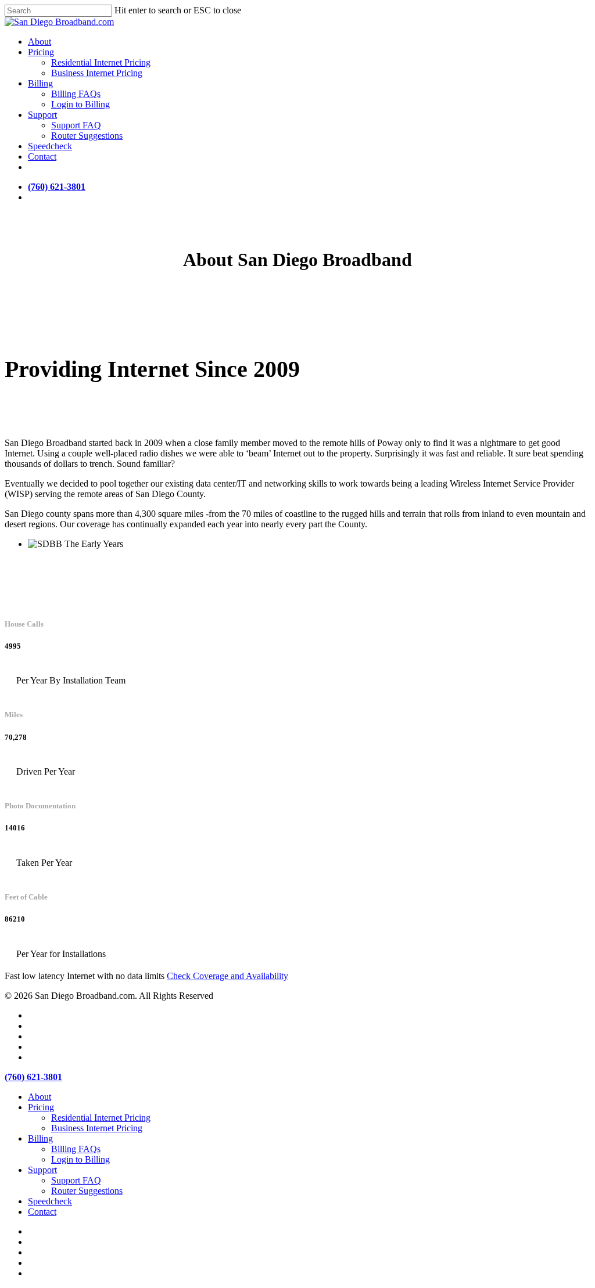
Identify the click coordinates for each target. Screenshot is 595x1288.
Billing (40, 1138)
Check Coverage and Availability (227, 976)
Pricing (41, 1107)
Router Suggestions (87, 1191)
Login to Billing (80, 1159)
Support (42, 1170)
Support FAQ (76, 1180)
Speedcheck (50, 1201)
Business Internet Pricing (96, 1128)
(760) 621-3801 (56, 187)
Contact (42, 1212)
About (39, 1097)
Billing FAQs (76, 1149)
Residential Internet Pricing (100, 1117)
